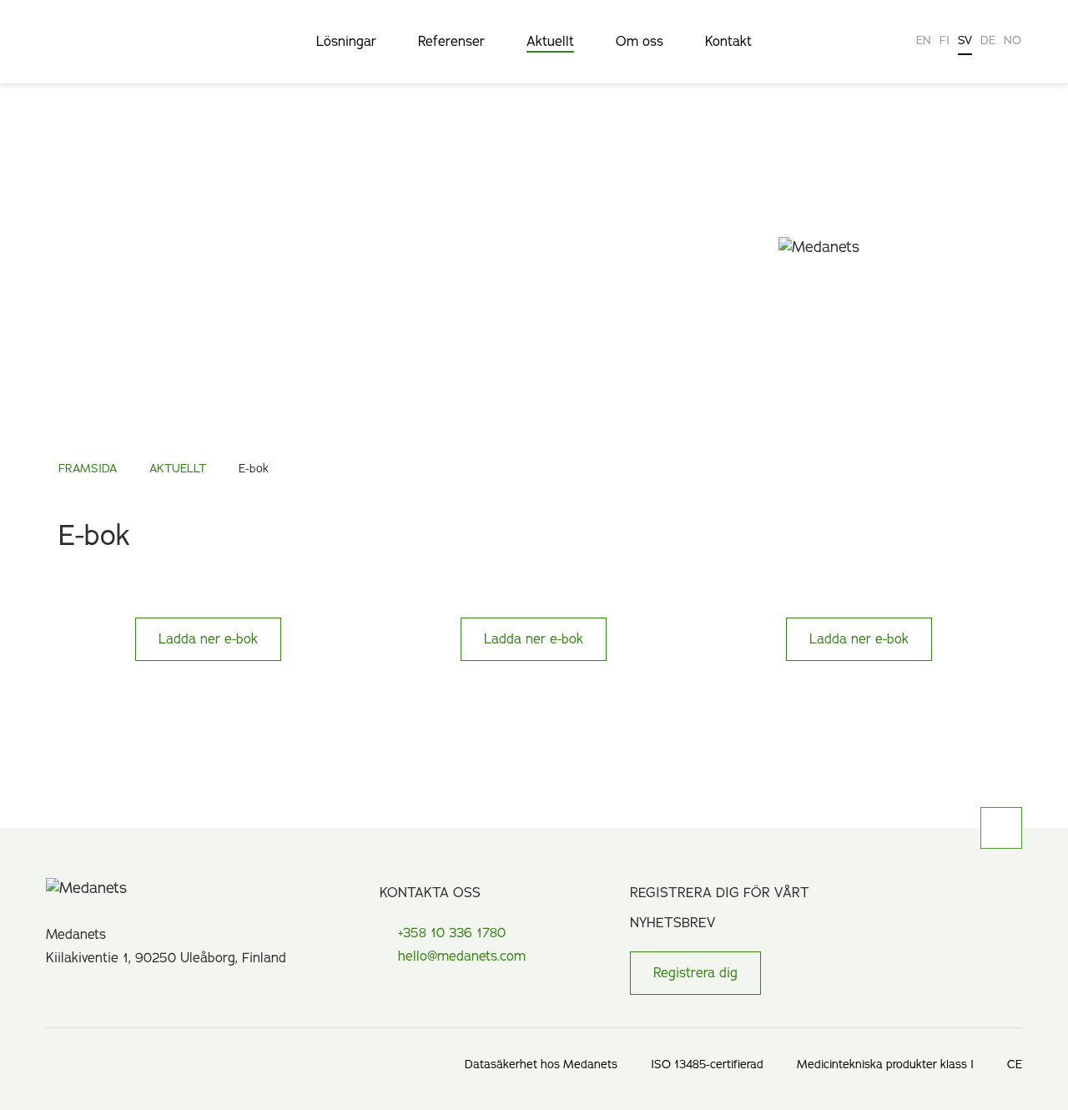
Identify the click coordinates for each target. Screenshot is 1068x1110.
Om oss (639, 43)
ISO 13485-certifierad (707, 1064)
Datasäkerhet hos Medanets (541, 1064)
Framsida (87, 469)
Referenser (451, 43)
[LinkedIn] (52, 990)
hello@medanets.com (462, 956)
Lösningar (346, 43)
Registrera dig (695, 973)
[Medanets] (133, 54)
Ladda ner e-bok (208, 639)
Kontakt (728, 43)
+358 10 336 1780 (452, 933)
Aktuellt (550, 43)
